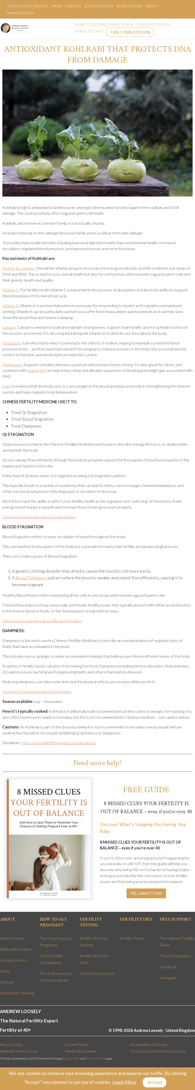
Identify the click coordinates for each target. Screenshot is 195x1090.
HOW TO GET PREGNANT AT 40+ (104, 24)
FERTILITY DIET (89, 31)
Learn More (124, 1082)
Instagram (168, 977)
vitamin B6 (36, 370)
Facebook (168, 966)
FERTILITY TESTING (154, 24)
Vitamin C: (11, 290)
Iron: (6, 386)
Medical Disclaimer (81, 1051)
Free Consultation (175, 956)
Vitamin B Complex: (18, 268)
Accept (154, 1082)
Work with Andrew (15, 949)
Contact (73, 6)
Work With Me (129, 6)
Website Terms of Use (19, 1051)
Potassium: (11, 343)
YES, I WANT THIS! (146, 893)
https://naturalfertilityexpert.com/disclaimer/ (59, 742)
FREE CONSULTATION (130, 32)
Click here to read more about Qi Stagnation (39, 517)
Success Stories (99, 6)
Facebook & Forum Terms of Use (158, 1051)
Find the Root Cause (97, 973)
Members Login (20, 13)
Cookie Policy (76, 1044)
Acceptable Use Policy (149, 1044)
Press (56, 6)
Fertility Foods (132, 938)
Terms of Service (95, 1058)
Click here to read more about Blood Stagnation (42, 620)
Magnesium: (12, 364)
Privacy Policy (11, 1044)
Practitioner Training (28, 6)
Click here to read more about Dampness (36, 691)
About (151, 6)
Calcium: (9, 327)
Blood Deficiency (31, 577)
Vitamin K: (10, 305)
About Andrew (12, 938)
